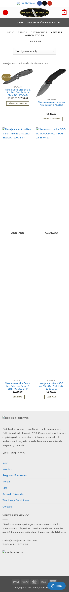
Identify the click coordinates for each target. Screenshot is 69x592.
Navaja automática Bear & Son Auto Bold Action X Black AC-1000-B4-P (17, 386)
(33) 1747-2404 (27, 3)
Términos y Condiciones (16, 500)
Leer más (17, 397)
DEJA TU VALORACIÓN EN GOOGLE (38, 22)
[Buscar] (5, 12)
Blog (5, 487)
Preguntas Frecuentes (15, 475)
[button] (64, 12)
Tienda (22, 32)
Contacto (7, 506)
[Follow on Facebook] (39, 3)
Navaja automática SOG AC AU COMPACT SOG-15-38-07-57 (51, 386)
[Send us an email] (44, 3)
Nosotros (8, 469)
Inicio (10, 32)
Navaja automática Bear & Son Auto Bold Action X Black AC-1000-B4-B (17, 93)
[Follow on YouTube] (49, 3)
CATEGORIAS (39, 32)
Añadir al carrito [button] (18, 103)
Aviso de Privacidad (13, 494)
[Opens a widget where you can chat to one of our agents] (56, 586)
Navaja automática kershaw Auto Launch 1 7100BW (51, 103)
